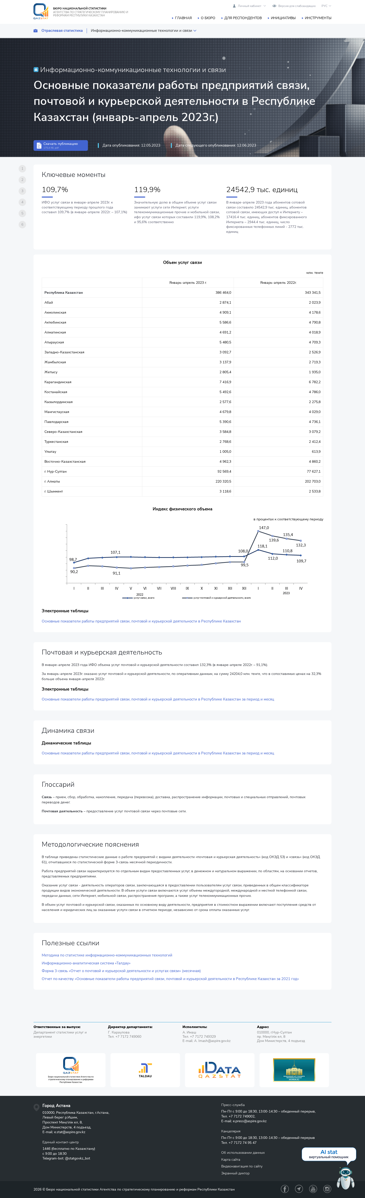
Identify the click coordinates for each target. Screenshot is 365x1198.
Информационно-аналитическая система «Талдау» (86, 963)
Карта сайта (230, 1159)
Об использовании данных (243, 1152)
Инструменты (318, 18)
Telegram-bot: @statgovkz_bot (66, 1158)
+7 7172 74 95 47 (242, 1142)
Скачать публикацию (60, 145)
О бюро (208, 18)
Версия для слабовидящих (297, 6)
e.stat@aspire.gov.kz (69, 1132)
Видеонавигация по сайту (241, 1166)
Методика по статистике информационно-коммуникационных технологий (107, 955)
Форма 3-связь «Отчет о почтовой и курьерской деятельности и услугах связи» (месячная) (121, 971)
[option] (71, 1070)
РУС (325, 6)
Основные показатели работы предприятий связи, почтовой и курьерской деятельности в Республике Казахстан (141, 621)
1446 (46, 1148)
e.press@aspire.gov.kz (249, 1121)
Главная (183, 18)
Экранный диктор (235, 1173)
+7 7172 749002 (242, 1116)
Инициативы (283, 18)
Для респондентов (243, 18)
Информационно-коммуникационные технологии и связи (141, 30)
